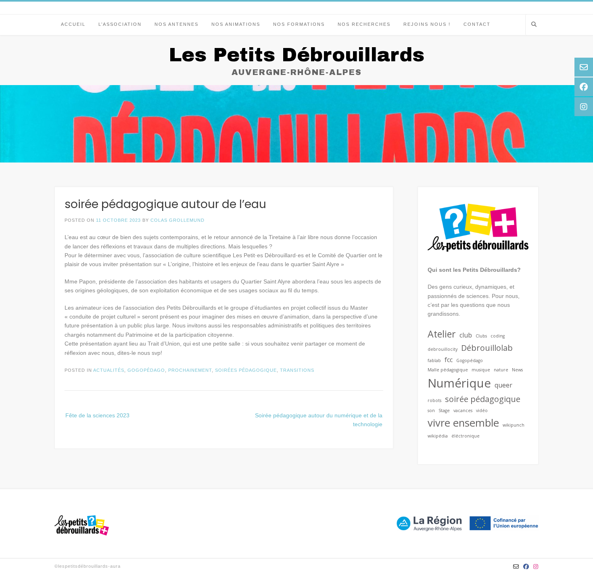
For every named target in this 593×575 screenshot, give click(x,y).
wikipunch (513, 425)
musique (481, 370)
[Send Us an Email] (516, 566)
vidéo (482, 410)
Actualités (108, 370)
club (465, 335)
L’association (120, 24)
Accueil (73, 24)
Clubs (481, 336)
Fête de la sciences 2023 (97, 415)
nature (501, 370)
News (517, 370)
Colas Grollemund (177, 220)
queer (503, 385)
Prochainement (190, 370)
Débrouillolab (487, 347)
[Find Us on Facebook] (526, 566)
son (431, 410)
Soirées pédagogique (246, 370)
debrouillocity (442, 349)
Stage (444, 410)
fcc (449, 359)
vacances (462, 410)
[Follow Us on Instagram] (536, 566)
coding (498, 336)
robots (434, 400)
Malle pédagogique (448, 370)
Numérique (459, 383)
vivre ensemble (463, 423)
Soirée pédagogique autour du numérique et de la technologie (318, 419)
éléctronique (465, 436)
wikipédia (438, 436)
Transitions (297, 370)
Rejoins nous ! (427, 24)
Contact (477, 24)
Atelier (442, 333)
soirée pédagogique (482, 399)
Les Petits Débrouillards (296, 55)
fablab (434, 360)
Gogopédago (146, 370)
